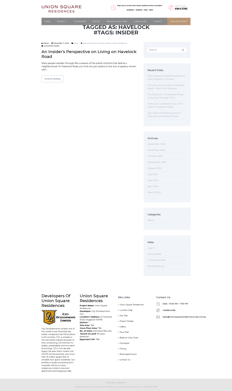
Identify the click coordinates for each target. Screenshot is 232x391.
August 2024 (155, 168)
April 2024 (153, 186)
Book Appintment (128, 354)
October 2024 (155, 156)
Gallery (123, 326)
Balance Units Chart (117, 21)
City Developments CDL (130, 387)
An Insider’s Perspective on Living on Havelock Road (89, 54)
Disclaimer (121, 382)
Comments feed (157, 260)
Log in (151, 248)
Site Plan (124, 315)
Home (47, 21)
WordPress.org (156, 266)
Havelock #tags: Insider (100, 43)
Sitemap (110, 382)
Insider (114, 43)
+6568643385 (168, 310)
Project (61, 21)
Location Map (126, 310)
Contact (157, 21)
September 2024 (157, 162)
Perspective (122, 43)
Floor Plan (80, 21)
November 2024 (156, 150)
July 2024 (153, 174)
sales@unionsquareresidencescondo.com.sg (184, 317)
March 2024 (154, 192)
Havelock (86, 43)
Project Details (126, 321)
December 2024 (156, 144)
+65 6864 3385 (150, 387)
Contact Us (125, 359)
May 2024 (153, 180)
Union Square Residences (132, 304)
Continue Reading (52, 79)
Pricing (96, 21)
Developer (124, 343)
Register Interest (178, 21)
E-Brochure (140, 21)
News (76, 43)
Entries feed (154, 254)
